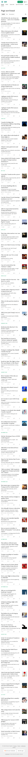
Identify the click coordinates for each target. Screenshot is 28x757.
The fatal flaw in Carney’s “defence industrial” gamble (9, 339)
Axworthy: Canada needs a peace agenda (10, 175)
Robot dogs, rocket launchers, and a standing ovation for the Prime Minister (10, 112)
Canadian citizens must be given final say (10, 628)
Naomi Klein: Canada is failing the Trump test (9, 661)
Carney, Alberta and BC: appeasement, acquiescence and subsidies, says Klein (10, 73)
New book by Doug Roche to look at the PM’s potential (10, 35)
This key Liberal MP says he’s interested (10, 462)
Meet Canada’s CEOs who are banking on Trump (9, 376)
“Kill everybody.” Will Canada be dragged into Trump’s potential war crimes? (10, 471)
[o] (24, 340)
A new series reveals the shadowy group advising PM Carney (10, 128)
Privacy (15, 746)
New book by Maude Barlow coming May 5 (9, 365)
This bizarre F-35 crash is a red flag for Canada (10, 221)
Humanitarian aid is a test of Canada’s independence (10, 354)
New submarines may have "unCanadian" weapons (8, 422)
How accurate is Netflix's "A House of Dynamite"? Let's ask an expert (10, 529)
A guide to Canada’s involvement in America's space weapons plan (9, 568)
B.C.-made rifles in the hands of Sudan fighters (10, 136)
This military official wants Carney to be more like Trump (9, 543)
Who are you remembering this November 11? (10, 519)
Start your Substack (10, 750)
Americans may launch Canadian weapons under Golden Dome (10, 673)
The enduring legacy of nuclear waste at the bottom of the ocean (10, 23)
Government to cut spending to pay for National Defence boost (10, 702)
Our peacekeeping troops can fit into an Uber (10, 48)
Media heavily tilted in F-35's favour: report (9, 327)
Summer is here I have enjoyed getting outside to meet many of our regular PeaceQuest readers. (10, 77)
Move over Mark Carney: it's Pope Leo (10, 245)
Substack (7, 754)
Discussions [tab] (11, 14)
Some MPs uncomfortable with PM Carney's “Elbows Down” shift (9, 451)
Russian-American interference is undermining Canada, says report (9, 213)
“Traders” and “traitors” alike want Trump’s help (9, 380)
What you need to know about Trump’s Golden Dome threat (9, 565)
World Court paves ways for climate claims (9, 688)
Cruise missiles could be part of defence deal (10, 425)
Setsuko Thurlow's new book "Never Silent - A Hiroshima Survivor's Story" (10, 510)
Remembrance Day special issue (8, 521)
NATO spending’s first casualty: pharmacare (10, 699)
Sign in (25, 2)
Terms (18, 746)
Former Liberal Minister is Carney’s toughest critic (9, 733)
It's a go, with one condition (7, 283)
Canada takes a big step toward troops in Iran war (10, 290)
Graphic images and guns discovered (9, 713)
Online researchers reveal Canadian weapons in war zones (9, 139)
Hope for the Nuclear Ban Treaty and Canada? (10, 460)
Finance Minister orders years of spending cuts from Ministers (8, 724)
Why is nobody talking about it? (8, 223)
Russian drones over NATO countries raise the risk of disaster (9, 606)
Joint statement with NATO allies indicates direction (8, 293)
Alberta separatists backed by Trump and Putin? (9, 209)
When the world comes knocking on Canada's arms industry (9, 100)
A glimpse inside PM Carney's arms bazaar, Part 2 (9, 97)
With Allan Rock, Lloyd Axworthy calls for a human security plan (10, 178)
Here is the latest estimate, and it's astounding (9, 489)
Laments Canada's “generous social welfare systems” (9, 547)
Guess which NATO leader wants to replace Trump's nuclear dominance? (10, 160)
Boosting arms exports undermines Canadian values (9, 342)
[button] (2, 4)
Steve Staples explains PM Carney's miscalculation (9, 501)
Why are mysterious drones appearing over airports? (10, 580)
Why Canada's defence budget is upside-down (10, 497)
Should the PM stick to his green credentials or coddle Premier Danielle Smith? (10, 190)
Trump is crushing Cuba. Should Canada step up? (10, 350)
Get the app (20, 750)
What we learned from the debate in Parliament (9, 305)
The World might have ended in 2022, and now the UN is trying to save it (10, 237)
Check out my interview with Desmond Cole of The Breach (10, 617)
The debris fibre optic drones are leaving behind (10, 89)
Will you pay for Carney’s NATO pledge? (10, 720)
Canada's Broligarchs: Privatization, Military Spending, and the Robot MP (10, 124)
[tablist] (8, 14)
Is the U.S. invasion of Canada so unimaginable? (10, 638)
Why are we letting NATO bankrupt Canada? (8, 591)
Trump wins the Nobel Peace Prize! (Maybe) (9, 650)
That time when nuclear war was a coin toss (10, 234)
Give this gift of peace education (10, 508)
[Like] (2, 493)
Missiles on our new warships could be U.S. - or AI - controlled (10, 676)
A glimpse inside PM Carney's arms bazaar (9, 108)
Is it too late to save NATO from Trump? (10, 399)
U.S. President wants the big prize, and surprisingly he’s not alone (10, 653)
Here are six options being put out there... (9, 414)
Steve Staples (8, 26)
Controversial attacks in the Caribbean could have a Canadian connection (10, 475)
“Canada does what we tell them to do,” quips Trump (10, 665)
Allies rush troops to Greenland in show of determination (10, 403)
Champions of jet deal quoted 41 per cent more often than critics (9, 331)
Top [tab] (7, 14)
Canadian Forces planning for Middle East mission (9, 316)
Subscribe (20, 2)
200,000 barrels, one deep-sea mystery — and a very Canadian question (10, 19)
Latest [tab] (3, 14)
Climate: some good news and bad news (9, 147)
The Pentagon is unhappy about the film (10, 533)
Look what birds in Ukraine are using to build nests (10, 85)
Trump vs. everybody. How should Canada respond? (10, 411)
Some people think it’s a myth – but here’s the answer (9, 440)
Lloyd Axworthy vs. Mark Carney (10, 731)
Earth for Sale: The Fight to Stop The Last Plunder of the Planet (10, 362)
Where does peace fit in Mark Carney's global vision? (9, 32)
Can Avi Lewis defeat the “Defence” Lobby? (8, 265)
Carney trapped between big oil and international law (10, 684)
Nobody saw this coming (7, 258)
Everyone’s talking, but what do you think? (9, 391)
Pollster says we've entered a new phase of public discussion (10, 151)
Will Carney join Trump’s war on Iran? (10, 313)
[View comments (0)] (8, 65)
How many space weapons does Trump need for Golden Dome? (10, 486)
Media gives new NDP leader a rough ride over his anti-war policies (9, 269)
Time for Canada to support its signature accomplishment (10, 201)
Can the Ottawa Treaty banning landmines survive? (10, 198)
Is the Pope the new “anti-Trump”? (9, 248)
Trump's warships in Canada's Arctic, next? (9, 555)
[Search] (25, 14)
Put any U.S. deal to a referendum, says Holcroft (8, 625)
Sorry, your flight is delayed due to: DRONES (10, 576)
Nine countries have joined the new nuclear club (9, 164)
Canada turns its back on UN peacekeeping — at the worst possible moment (9, 44)
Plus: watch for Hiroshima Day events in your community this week (10, 61)
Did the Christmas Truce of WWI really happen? (10, 437)
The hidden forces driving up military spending (9, 614)
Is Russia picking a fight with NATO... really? (9, 602)
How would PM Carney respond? (8, 558)
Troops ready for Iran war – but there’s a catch (10, 280)
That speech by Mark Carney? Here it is (9, 388)
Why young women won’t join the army (10, 710)
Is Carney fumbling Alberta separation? (9, 186)
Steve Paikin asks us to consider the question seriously (9, 642)
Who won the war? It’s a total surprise (9, 255)
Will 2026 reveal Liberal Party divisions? (9, 448)
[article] (14, 23)
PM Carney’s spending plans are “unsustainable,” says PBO (8, 594)
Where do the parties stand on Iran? (10, 301)
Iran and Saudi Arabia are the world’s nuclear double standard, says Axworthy (10, 57)
